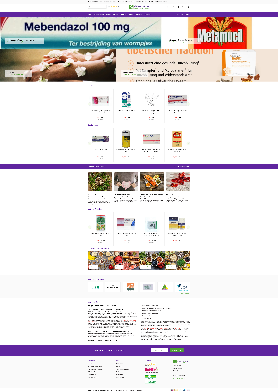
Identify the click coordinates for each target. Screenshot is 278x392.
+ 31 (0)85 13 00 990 (180, 378)
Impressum (119, 366)
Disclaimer (132, 390)
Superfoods (139, 14)
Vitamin (108, 14)
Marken (90, 363)
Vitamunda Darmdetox (93, 377)
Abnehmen (148, 14)
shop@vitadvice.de (180, 375)
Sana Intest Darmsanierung (95, 366)
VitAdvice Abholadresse (122, 369)
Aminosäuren (166, 328)
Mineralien (123, 14)
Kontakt (187, 14)
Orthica (124, 320)
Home (89, 14)
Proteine (115, 14)
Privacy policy (119, 374)
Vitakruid (93, 321)
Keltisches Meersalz (93, 372)
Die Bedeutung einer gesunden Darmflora (122, 196)
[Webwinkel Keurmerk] (158, 369)
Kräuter (131, 14)
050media (110, 390)
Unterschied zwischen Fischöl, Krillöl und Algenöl (152, 196)
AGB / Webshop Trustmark (121, 390)
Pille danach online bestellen (95, 369)
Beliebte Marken (99, 14)
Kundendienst (119, 363)
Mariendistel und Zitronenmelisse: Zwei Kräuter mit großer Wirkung (99, 197)
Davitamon (129, 320)
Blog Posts (180, 14)
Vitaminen (145, 328)
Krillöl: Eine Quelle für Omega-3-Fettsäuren (175, 196)
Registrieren (175, 350)
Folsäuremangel (92, 374)
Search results (120, 377)
